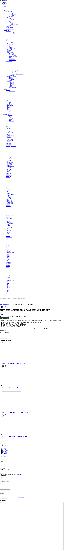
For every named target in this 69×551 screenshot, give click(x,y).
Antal (1, 473)
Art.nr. (2, 337)
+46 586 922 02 (2, 455)
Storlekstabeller (4, 3)
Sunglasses (4, 306)
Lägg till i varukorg (4, 318)
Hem (1, 304)
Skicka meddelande (3, 498)
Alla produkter (5, 304)
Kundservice (4, 4)
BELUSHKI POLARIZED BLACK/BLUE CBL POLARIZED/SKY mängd (13, 316)
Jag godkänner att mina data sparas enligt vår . (11, 474)
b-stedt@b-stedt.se (3, 456)
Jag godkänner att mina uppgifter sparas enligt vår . (12, 497)
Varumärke (2, 333)
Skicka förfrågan (3, 475)
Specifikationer (2, 330)
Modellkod (2, 332)
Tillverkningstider (5, 2)
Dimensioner (2, 334)
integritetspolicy (19, 474)
